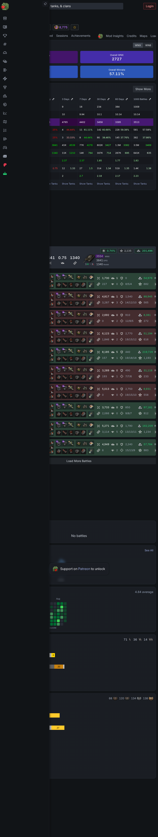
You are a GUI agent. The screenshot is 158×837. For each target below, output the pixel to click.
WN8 (148, 45)
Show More (143, 89)
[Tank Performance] (24, 53)
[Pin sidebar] (45, 4)
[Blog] (24, 156)
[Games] (24, 147)
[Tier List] (24, 139)
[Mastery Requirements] (24, 87)
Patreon (84, 569)
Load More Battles (79, 461)
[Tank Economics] (24, 61)
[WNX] (24, 27)
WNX (138, 45)
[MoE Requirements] (24, 79)
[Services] (24, 18)
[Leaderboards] (24, 130)
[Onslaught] (24, 35)
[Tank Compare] (24, 70)
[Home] (24, 6)
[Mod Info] (24, 173)
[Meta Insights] (24, 113)
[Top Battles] (24, 96)
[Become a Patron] (24, 165)
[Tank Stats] (24, 44)
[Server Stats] (24, 104)
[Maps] (24, 122)
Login (149, 6)
